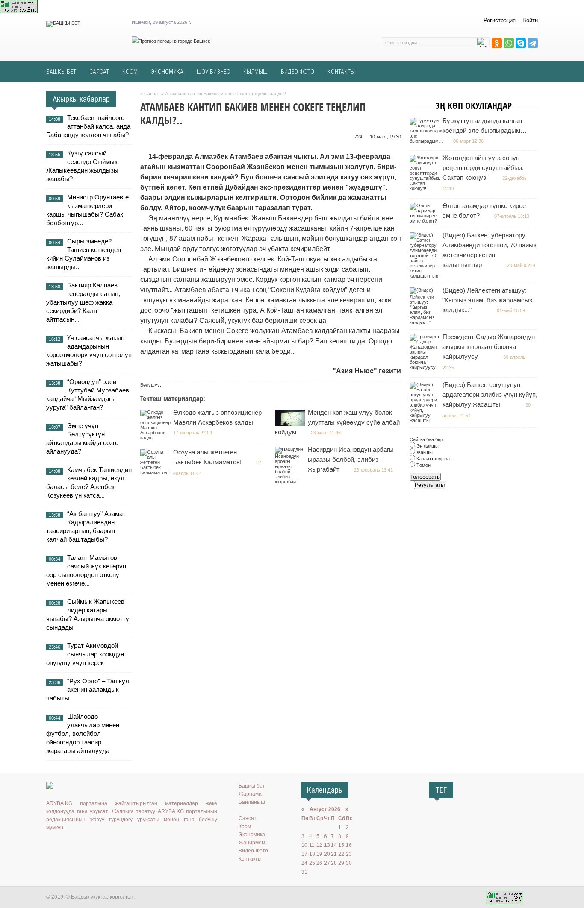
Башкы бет (252, 786)
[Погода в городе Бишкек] (171, 41)
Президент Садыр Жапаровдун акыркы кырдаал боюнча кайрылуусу (488, 346)
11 (312, 845)
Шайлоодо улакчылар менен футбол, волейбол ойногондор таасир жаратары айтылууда (82, 733)
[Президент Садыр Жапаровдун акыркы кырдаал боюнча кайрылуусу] (426, 367)
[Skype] (521, 43)
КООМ (130, 71)
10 (304, 845)
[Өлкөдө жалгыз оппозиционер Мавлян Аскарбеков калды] (156, 437)
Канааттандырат (433, 458)
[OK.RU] (64, 845)
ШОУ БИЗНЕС (213, 71)
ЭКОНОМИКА (167, 71)
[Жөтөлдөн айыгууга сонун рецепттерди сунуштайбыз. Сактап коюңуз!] (426, 188)
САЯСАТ (99, 71)
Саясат (248, 818)
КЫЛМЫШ (255, 71)
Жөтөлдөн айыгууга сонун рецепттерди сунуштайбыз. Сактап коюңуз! (483, 167)
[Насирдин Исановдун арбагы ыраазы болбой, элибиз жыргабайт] (291, 481)
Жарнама (250, 794)
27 (327, 863)
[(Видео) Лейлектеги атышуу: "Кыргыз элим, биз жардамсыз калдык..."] (426, 322)
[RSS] (113, 845)
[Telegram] (533, 43)
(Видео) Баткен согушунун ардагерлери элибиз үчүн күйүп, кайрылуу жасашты (489, 394)
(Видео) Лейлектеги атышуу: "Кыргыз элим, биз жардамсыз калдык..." (487, 300)
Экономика (252, 835)
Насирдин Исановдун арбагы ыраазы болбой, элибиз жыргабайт (351, 459)
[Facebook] (88, 845)
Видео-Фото (253, 851)
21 (334, 854)
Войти (530, 20)
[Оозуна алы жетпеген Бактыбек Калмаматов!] (156, 472)
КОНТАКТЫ (341, 71)
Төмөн (423, 465)
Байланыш (252, 802)
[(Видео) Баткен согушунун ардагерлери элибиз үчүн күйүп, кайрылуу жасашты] (426, 420)
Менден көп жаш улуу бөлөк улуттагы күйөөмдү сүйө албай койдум (337, 422)
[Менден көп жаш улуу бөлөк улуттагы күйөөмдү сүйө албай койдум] (291, 424)
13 (327, 845)
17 (304, 854)
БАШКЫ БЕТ (61, 71)
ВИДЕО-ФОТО (297, 71)
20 (327, 854)
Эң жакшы (427, 445)
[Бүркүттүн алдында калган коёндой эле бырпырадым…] (427, 141)
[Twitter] (76, 845)
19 (319, 854)
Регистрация (500, 20)
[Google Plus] (101, 845)
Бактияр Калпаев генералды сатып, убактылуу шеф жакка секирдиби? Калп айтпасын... (83, 302)
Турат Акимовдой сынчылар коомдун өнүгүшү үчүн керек (85, 654)
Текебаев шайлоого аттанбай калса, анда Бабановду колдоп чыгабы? (88, 126)
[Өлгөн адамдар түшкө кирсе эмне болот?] (426, 220)
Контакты (250, 859)
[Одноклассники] (497, 43)
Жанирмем (252, 843)
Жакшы (424, 452)
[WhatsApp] (509, 43)
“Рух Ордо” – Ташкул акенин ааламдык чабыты (87, 689)
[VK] (51, 845)
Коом (245, 826)
